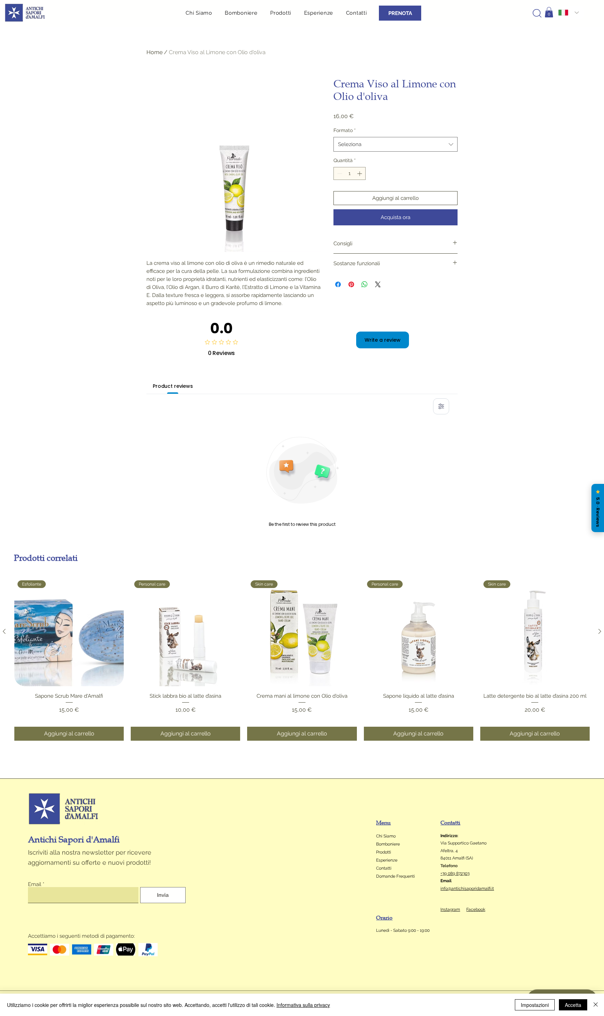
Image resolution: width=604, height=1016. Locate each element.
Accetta (573, 1004)
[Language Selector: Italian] (568, 12)
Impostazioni (535, 1004)
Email (34, 884)
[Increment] (360, 173)
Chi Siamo (386, 836)
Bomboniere (388, 844)
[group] (302, 658)
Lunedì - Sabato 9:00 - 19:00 (403, 930)
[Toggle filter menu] (441, 406)
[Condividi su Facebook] (338, 284)
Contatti (383, 868)
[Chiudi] (595, 1004)
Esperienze (386, 860)
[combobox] (395, 144)
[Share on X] (378, 284)
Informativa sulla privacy (303, 1004)
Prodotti (383, 852)
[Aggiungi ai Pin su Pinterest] (351, 284)
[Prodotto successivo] (600, 631)
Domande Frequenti (395, 876)
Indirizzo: (449, 835)
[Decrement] (339, 173)
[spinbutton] (349, 173)
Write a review (383, 339)
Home (154, 52)
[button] (283, 13)
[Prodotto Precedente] (4, 631)
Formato (344, 130)
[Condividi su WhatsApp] (364, 284)
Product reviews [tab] (173, 386)
